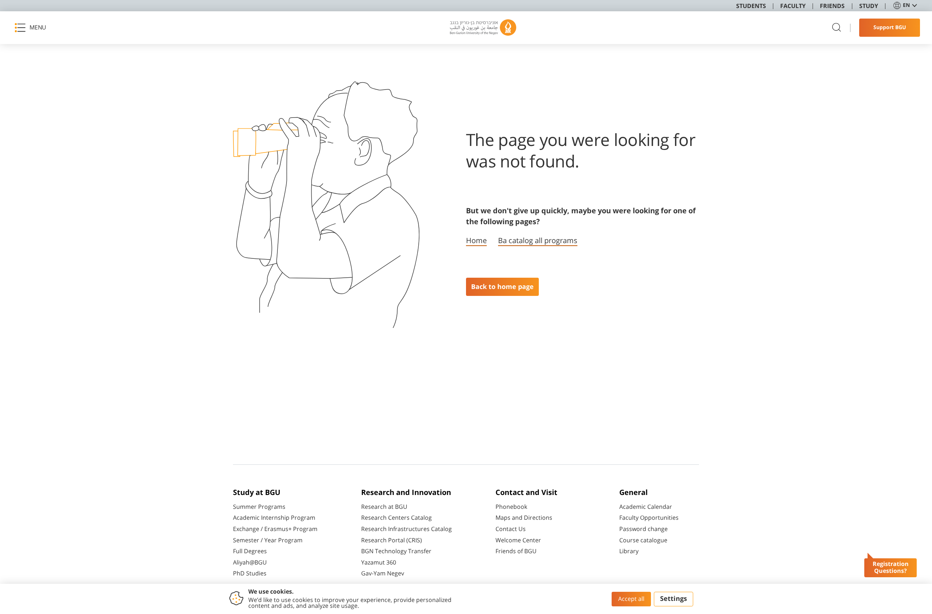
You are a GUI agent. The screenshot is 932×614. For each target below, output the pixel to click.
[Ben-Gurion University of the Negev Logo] (483, 27)
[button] (32, 27)
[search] (836, 28)
